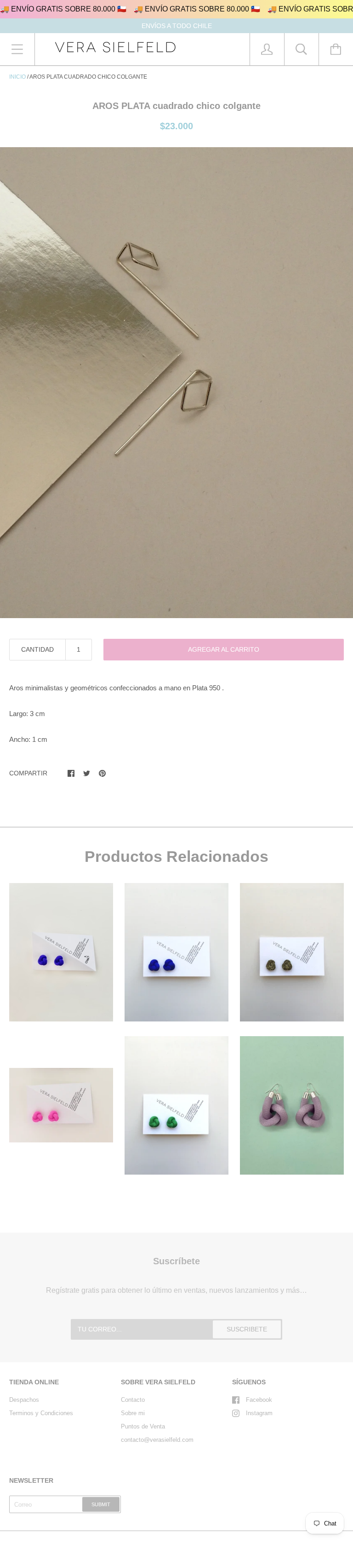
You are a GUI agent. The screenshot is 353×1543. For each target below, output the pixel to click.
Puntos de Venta (143, 1426)
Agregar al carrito (223, 649)
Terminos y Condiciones (41, 1413)
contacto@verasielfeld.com (157, 1439)
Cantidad (37, 649)
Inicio (17, 77)
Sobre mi (133, 1413)
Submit (100, 1504)
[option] (176, 382)
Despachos (24, 1399)
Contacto (133, 1399)
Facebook (259, 1399)
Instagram (259, 1413)
